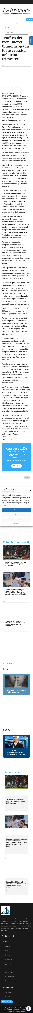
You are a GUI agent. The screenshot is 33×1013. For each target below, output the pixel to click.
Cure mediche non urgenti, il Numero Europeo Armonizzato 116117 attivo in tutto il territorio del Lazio (16, 592)
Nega (16, 515)
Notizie (8, 27)
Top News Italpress (8, 88)
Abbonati (16, 466)
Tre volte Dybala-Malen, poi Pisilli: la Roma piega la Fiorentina (15, 563)
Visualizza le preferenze (16, 520)
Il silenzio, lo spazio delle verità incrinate (16, 691)
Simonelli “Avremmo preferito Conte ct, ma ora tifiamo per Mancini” (16, 752)
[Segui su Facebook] (2, 936)
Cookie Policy (15, 523)
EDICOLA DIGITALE (7, 1001)
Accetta (16, 510)
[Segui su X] (5, 936)
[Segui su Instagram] (9, 936)
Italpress (18, 88)
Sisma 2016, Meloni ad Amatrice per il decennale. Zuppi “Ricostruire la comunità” (15, 623)
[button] (30, 490)
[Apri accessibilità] (28, 1008)
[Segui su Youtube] (13, 936)
